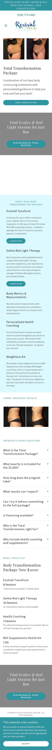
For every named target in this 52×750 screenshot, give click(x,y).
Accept (26, 744)
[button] (6, 25)
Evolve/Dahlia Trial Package (26, 144)
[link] (26, 25)
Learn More (16, 241)
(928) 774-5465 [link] (26, 15)
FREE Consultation (26, 103)
